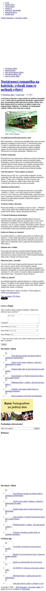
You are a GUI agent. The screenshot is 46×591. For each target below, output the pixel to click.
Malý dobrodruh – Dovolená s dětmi (28, 587)
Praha (18, 296)
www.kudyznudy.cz (13, 293)
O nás (7, 3)
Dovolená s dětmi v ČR (13, 74)
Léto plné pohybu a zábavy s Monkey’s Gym (28, 583)
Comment (4, 323)
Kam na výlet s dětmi (12, 76)
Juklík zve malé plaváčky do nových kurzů (27, 562)
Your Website (5, 334)
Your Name (5, 326)
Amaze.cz (8, 8)
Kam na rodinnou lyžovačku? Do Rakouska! (27, 396)
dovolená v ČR (10, 296)
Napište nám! (9, 14)
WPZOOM (26, 589)
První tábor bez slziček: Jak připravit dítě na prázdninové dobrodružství (23, 357)
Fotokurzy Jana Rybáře (13, 10)
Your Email (5, 330)
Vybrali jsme (20, 95)
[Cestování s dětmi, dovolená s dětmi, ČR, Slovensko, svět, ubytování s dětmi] (14, 18)
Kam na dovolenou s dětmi (14, 72)
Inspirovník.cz (10, 5)
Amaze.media (9, 6)
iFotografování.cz (11, 12)
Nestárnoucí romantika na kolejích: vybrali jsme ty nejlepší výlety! (20, 85)
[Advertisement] (23, 42)
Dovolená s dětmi (11, 68)
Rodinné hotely (10, 70)
